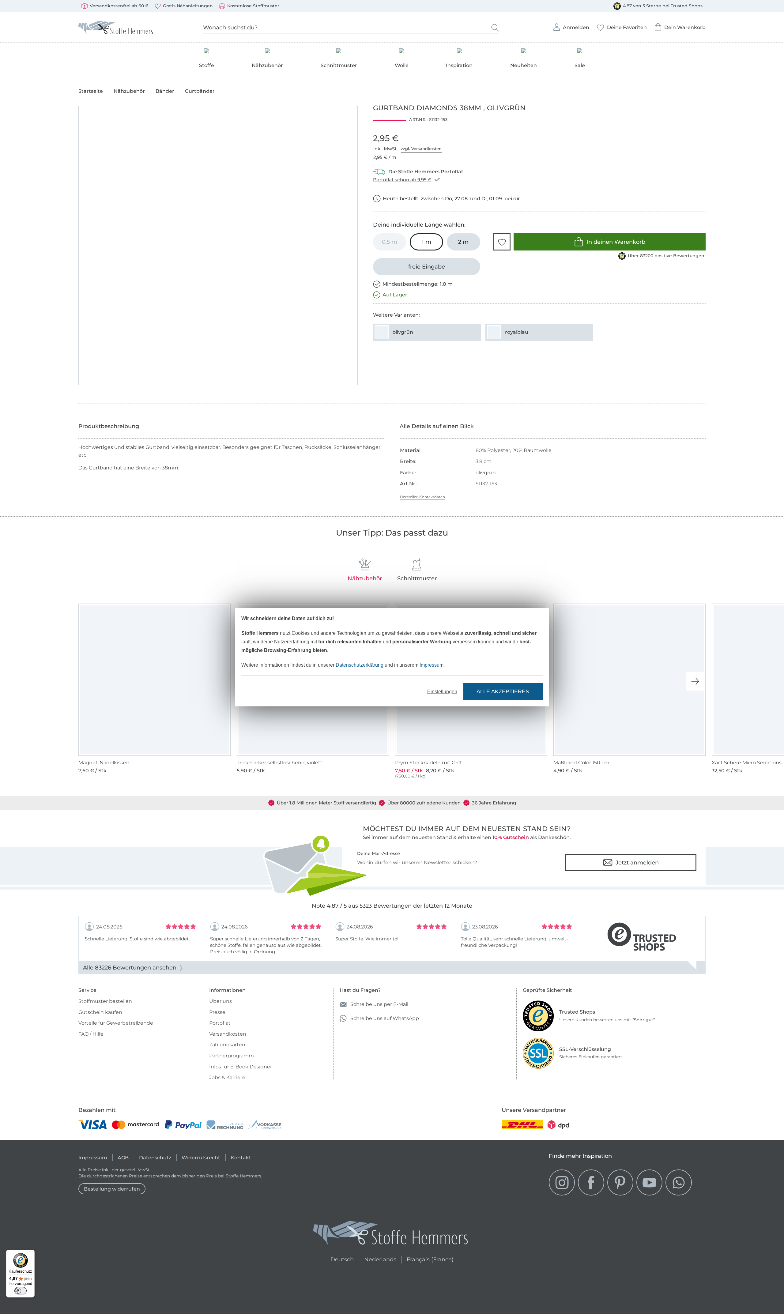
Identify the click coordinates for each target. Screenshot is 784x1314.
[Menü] (31, 1253)
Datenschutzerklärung (359, 664)
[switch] (20, 1290)
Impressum (431, 664)
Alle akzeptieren (503, 691)
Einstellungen (442, 691)
